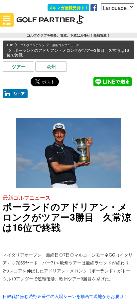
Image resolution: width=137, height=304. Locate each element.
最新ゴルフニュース (27, 197)
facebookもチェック (93, 7)
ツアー (19, 66)
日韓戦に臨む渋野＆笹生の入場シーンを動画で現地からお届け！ (65, 296)
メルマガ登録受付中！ (68, 8)
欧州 (51, 66)
